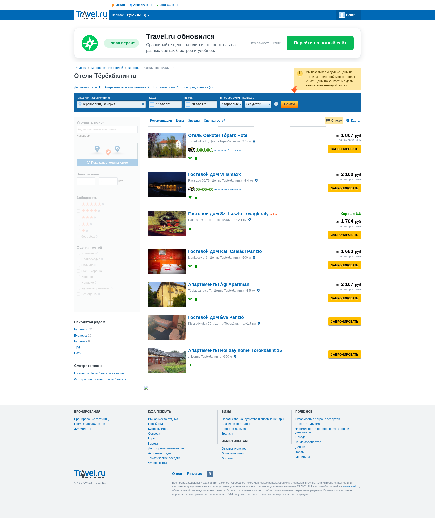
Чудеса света (157, 463)
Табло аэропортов (308, 442)
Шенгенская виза (234, 429)
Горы (151, 438)
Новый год (155, 424)
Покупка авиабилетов (89, 424)
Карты (299, 452)
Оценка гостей (214, 120)
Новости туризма (307, 424)
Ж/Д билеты (82, 429)
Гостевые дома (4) (166, 87)
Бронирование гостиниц (91, 419)
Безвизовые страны (236, 424)
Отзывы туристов (234, 448)
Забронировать (344, 149)
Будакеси (80, 341)
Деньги (300, 447)
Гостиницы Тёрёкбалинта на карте (99, 373)
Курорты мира (158, 429)
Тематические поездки (164, 458)
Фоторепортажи (233, 453)
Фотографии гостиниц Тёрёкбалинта (100, 379)
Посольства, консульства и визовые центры (253, 419)
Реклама (194, 474)
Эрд (77, 347)
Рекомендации (161, 120)
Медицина (302, 457)
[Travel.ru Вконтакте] (210, 474)
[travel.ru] (91, 15)
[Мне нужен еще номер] (276, 104)
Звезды (194, 120)
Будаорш (80, 335)
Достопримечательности (166, 448)
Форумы (227, 458)
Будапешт (81, 329)
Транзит (227, 433)
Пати (77, 353)
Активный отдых (159, 453)
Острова (154, 433)
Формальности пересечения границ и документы (322, 430)
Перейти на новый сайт (320, 42)
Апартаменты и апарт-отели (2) (127, 87)
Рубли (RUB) (137, 15)
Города (153, 443)
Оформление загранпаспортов (317, 419)
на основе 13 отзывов (228, 150)
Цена (180, 120)
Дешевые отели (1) (87, 87)
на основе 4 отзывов (227, 189)
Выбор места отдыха (163, 419)
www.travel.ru (351, 486)
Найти (289, 104)
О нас (177, 474)
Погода (300, 437)
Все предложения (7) (198, 87)
